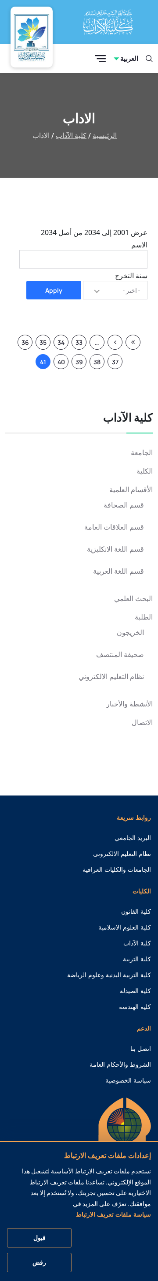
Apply (53, 290)
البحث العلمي (133, 598)
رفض (39, 1262)
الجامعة (142, 452)
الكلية (144, 471)
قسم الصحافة (124, 505)
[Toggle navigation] (100, 58)
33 (77, 344)
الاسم (139, 245)
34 (59, 344)
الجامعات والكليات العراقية (117, 869)
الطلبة (144, 617)
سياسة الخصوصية (128, 1080)
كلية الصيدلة (135, 990)
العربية (129, 58)
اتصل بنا (140, 1048)
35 (41, 344)
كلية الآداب (71, 135)
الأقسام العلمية (131, 490)
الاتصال (142, 722)
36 (23, 344)
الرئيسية (105, 135)
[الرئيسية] (124, 1139)
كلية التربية (137, 959)
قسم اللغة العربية (118, 571)
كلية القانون (136, 911)
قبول (39, 1237)
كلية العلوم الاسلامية (124, 927)
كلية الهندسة (135, 1006)
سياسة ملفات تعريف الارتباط (113, 1214)
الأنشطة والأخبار (129, 704)
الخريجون (130, 632)
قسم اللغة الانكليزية (115, 549)
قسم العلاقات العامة (114, 527)
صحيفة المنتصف (120, 654)
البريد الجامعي (133, 837)
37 (113, 363)
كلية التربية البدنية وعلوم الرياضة (109, 974)
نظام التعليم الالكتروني (111, 676)
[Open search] (149, 58)
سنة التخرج (131, 275)
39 (77, 363)
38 (95, 363)
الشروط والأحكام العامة (120, 1064)
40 (59, 363)
